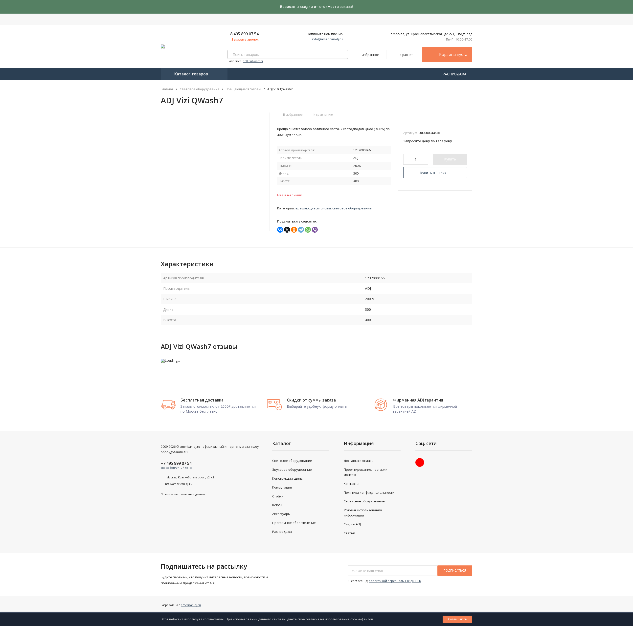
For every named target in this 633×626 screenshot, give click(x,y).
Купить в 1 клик (433, 172)
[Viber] (315, 230)
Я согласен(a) (384, 581)
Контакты (351, 483)
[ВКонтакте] (280, 230)
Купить (450, 159)
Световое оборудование (200, 89)
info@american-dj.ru (327, 39)
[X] (287, 230)
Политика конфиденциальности (369, 492)
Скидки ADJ (352, 524)
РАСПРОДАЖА (455, 74)
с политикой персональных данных (395, 581)
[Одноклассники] (294, 230)
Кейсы (277, 505)
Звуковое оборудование (292, 469)
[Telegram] (301, 230)
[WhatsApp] (308, 230)
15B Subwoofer (253, 61)
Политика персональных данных (183, 494)
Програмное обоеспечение (294, 522)
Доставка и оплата (359, 460)
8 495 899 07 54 (244, 34)
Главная (167, 89)
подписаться (455, 570)
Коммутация (282, 487)
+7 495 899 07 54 (176, 463)
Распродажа (282, 531)
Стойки (278, 496)
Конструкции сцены (287, 478)
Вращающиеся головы (243, 89)
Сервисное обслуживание (364, 501)
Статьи (349, 533)
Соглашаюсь (457, 619)
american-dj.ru (191, 605)
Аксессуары (281, 514)
